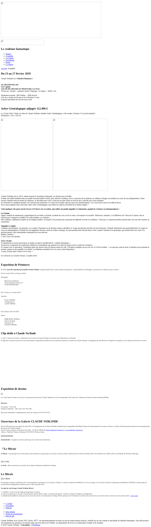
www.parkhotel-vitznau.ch (74, 430)
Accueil (4, 69)
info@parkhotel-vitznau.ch (55, 430)
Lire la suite (134, 496)
